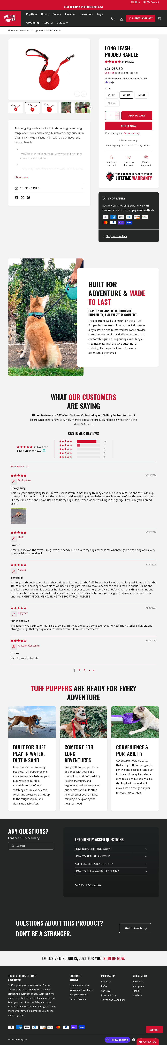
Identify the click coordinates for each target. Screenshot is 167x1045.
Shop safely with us (116, 236)
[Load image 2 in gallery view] (32, 108)
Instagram (138, 986)
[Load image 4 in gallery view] (66, 108)
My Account (153, 1)
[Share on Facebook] (17, 197)
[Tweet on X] (23, 197)
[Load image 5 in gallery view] (83, 108)
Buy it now (128, 126)
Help (137, 1)
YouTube (137, 995)
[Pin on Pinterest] (28, 197)
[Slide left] (77, 94)
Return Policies (78, 999)
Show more (21, 177)
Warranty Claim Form (81, 990)
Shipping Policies (79, 994)
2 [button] (79, 670)
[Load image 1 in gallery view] (15, 108)
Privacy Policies (109, 995)
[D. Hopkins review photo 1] (18, 516)
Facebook (138, 981)
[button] (62, 22)
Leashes (24, 30)
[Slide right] (83, 94)
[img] (18, 475)
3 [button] (84, 670)
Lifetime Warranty (130, 133)
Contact (105, 990)
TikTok (136, 990)
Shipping (109, 72)
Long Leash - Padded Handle (46, 30)
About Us (106, 981)
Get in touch (133, 928)
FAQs (104, 986)
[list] (83, 758)
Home (14, 30)
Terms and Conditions (113, 999)
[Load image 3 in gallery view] (49, 108)
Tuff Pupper (21, 1039)
